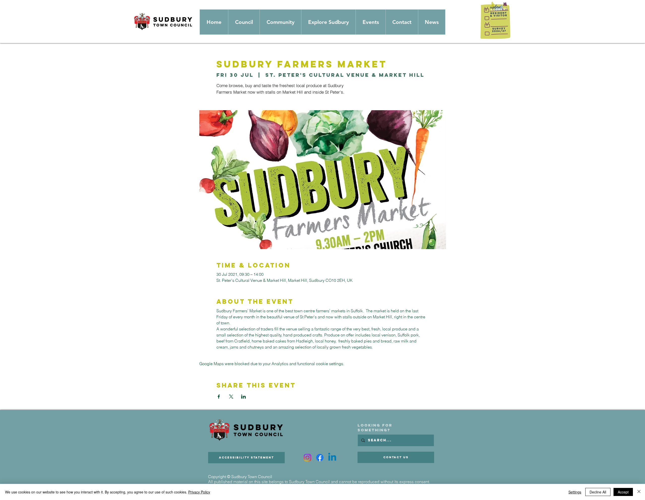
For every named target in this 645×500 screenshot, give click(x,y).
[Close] (639, 492)
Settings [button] (574, 491)
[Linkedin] (332, 458)
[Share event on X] (231, 397)
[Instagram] (307, 458)
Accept (623, 491)
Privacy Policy (199, 491)
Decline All (598, 491)
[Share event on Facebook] (218, 397)
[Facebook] (320, 458)
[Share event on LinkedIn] (243, 397)
